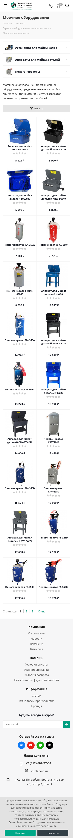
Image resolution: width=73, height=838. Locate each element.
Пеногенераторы (27, 71)
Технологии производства (36, 701)
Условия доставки (36, 669)
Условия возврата (36, 675)
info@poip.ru (39, 771)
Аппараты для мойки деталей (37, 59)
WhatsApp (40, 745)
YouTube (31, 745)
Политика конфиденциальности (36, 680)
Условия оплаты (36, 664)
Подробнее (53, 832)
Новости (36, 638)
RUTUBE (49, 745)
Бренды (36, 706)
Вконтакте (21, 745)
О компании (36, 633)
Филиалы (36, 649)
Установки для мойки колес (36, 48)
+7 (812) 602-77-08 (38, 763)
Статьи (36, 695)
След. (41, 611)
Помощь (36, 658)
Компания (36, 627)
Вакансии (36, 644)
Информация (36, 689)
